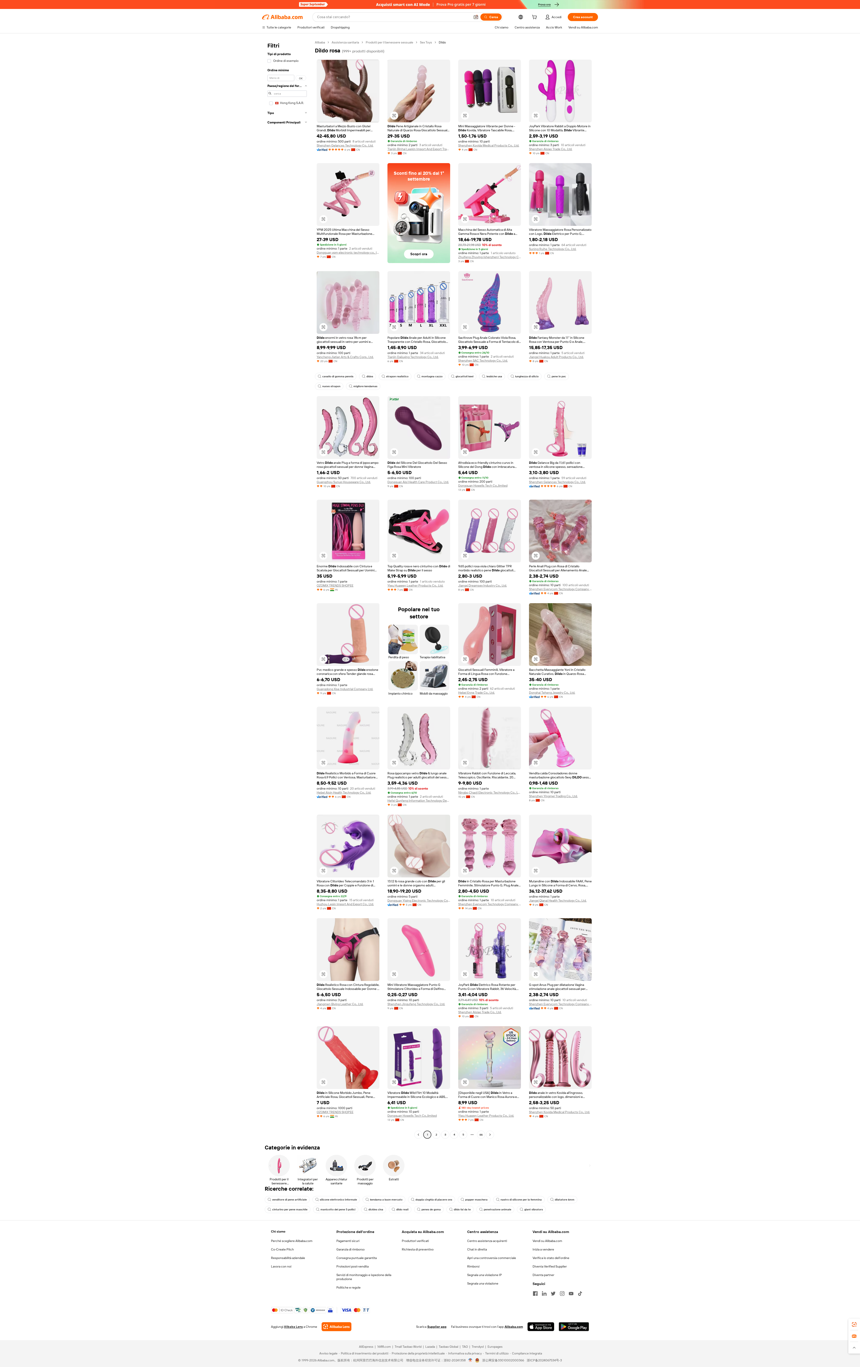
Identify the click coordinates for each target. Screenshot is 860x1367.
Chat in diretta (477, 1249)
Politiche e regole (348, 1287)
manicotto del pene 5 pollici (337, 1209)
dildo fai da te (462, 1209)
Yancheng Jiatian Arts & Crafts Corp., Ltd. (345, 357)
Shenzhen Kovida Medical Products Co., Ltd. (488, 145)
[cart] (535, 17)
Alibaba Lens (293, 1326)
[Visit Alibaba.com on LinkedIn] (544, 1293)
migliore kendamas (365, 386)
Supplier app (437, 1326)
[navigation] (287, 589)
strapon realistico (397, 376)
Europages (495, 1346)
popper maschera (476, 1199)
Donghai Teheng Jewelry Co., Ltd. (552, 692)
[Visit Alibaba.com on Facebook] (535, 1293)
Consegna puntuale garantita (356, 1258)
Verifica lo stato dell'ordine (551, 1258)
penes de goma (431, 1209)
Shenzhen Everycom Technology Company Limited (560, 589)
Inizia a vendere (543, 1249)
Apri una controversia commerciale (491, 1258)
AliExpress (366, 1346)
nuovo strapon (331, 386)
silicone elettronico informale (338, 1199)
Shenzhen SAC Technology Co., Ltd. (483, 360)
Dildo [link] (442, 42)
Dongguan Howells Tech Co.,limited (482, 485)
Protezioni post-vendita (352, 1266)
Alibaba (320, 42)
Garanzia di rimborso (350, 1249)
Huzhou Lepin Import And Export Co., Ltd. (345, 904)
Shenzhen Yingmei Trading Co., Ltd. (553, 796)
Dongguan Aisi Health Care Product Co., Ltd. (418, 482)
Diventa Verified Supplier (550, 1266)
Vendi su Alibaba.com (547, 1241)
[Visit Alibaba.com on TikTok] (580, 1293)
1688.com (384, 1346)
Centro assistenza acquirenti (487, 1241)
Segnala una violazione (482, 1283)
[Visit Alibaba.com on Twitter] (553, 1293)
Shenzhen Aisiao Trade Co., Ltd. (550, 149)
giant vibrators (533, 1209)
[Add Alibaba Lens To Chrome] (336, 1326)
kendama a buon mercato (386, 1199)
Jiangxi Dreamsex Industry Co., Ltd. (482, 585)
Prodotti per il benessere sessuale (389, 42)
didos (369, 376)
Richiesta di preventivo (418, 1249)
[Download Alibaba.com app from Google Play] (574, 1326)
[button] (476, 17)
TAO (465, 1346)
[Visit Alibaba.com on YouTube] (571, 1293)
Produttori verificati (415, 1241)
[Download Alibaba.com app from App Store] (540, 1326)
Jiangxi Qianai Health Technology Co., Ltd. (558, 900)
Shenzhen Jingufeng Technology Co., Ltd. (416, 1004)
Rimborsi (473, 1266)
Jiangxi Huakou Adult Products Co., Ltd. (556, 357)
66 (481, 1134)
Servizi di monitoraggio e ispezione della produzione (363, 1277)
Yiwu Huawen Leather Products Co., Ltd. (415, 585)
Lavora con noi (281, 1266)
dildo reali (402, 1209)
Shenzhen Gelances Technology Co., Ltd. (345, 145)
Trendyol (478, 1346)
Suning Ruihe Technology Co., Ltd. (552, 249)
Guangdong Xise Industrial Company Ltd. (345, 689)
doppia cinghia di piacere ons (433, 1199)
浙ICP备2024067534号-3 (544, 1360)
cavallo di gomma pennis (337, 376)
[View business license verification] (470, 1360)
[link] (854, 1324)
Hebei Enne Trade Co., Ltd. (476, 692)
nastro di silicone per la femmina (521, 1199)
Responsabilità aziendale (288, 1258)
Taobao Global (448, 1346)
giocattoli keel (464, 376)
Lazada (430, 1346)
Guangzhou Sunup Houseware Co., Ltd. (344, 482)
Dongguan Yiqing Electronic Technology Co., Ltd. (418, 900)
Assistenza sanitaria (345, 42)
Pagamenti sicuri (347, 1241)
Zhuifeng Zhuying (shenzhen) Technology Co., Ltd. (489, 257)
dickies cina (375, 1209)
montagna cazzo (432, 376)
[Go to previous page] (418, 1135)
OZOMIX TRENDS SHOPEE (335, 585)
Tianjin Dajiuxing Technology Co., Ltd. (413, 357)
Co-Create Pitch (282, 1249)
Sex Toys (426, 42)
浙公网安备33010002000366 (503, 1360)
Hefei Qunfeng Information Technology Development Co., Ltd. (418, 800)
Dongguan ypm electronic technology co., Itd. (348, 252)
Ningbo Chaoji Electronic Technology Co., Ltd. (489, 792)
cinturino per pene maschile (289, 1209)
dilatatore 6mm (564, 1199)
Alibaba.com (514, 1326)
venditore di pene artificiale (289, 1199)
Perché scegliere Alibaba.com (291, 1241)
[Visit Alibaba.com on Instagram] (562, 1293)
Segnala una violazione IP (484, 1275)
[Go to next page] (490, 1135)
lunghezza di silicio (527, 376)
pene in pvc (559, 376)
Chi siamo (278, 1231)
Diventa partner (543, 1275)
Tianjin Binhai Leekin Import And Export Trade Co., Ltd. (418, 149)
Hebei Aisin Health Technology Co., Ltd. (344, 792)
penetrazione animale (497, 1209)
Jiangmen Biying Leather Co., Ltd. (340, 1004)
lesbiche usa (494, 376)
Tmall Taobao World (408, 1346)
